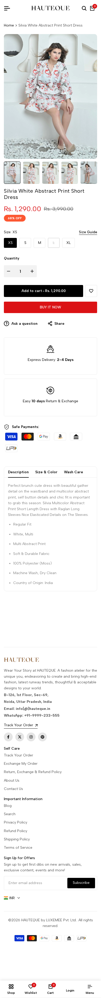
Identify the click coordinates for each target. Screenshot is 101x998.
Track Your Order (18, 755)
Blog (8, 805)
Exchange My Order (21, 763)
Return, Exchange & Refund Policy (33, 772)
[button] (91, 291)
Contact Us (13, 789)
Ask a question (24, 323)
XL (68, 243)
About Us (11, 780)
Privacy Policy (15, 822)
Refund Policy (15, 831)
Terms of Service (18, 847)
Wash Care (73, 472)
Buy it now (50, 307)
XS (10, 243)
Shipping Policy (17, 839)
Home (9, 25)
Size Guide (88, 232)
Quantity (11, 258)
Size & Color (46, 472)
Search (10, 814)
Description (18, 472)
